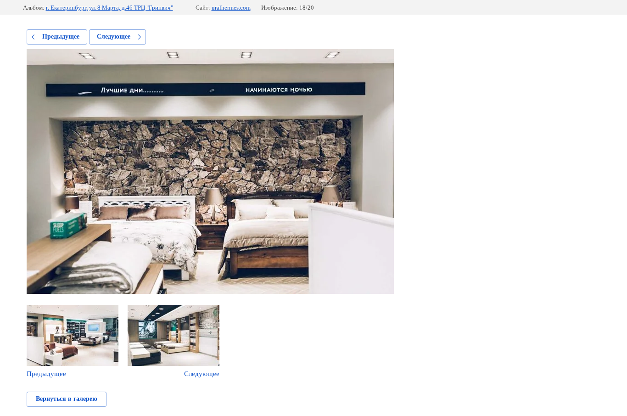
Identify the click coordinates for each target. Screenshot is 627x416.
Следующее (113, 36)
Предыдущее (60, 36)
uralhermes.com (231, 7)
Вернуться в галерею (66, 398)
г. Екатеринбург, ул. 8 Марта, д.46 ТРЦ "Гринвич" (109, 7)
